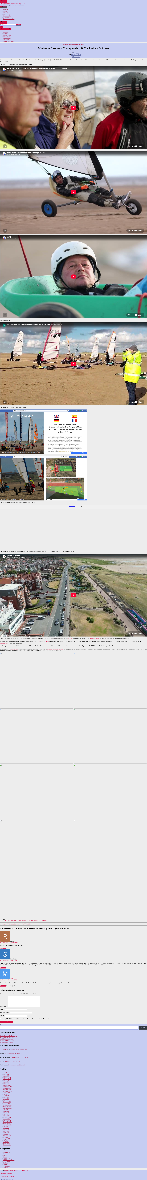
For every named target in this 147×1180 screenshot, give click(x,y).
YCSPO (70, 638)
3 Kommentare (76, 57)
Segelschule (6, 1158)
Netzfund (65, 44)
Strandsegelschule (95, 638)
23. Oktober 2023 (76, 55)
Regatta (71, 44)
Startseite (5, 9)
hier (39, 641)
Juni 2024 (6, 1096)
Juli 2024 (5, 1094)
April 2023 (6, 1114)
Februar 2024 (7, 1102)
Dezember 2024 (7, 1086)
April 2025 (6, 1082)
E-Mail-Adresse (5, 1012)
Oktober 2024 (7, 1089)
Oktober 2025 (7, 1079)
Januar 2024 (6, 1103)
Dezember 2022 (7, 1120)
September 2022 (7, 1125)
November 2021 (7, 1134)
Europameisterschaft (15, 920)
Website (2, 1015)
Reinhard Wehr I (4, 1049)
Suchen (2, 1025)
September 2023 (7, 1108)
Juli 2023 (5, 1109)
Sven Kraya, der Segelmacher (55, 649)
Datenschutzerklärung (9, 19)
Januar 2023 (6, 1119)
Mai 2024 (6, 1097)
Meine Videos (7, 12)
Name (2, 1009)
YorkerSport (14, 649)
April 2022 (6, 1131)
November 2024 (7, 1088)
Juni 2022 (6, 1128)
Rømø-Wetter (7, 16)
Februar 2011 (7, 1145)
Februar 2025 (7, 1085)
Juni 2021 (6, 1142)
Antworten (3, 948)
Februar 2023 (7, 1117)
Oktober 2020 (7, 1143)
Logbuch (5, 11)
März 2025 (6, 1083)
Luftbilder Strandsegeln (6, 1039)
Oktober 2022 (7, 1123)
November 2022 (7, 1122)
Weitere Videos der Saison (7, 1040)
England (7, 920)
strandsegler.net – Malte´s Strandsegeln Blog (16, 1170)
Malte (77, 53)
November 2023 (7, 1105)
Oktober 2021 (7, 1135)
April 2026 (6, 1076)
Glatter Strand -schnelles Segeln (8, 1036)
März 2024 (6, 1100)
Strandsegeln (76, 44)
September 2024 (7, 1091)
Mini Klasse (25, 920)
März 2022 (6, 1132)
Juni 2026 (6, 1072)
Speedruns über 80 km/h (6, 1042)
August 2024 (6, 1092)
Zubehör (5, 1167)
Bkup (47, 641)
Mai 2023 (6, 1112)
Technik (5, 1163)
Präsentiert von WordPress (7, 1176)
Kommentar (3, 1006)
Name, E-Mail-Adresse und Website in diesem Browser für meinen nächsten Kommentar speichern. (28, 1019)
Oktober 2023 (7, 1106)
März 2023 (6, 1116)
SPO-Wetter (6, 14)
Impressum (6, 17)
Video (82, 44)
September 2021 (7, 1137)
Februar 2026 (7, 1077)
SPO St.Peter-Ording (9, 1160)
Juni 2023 (6, 1111)
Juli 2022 (5, 1126)
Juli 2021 (5, 1140)
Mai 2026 (6, 1074)
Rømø (5, 1157)
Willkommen (6, 1166)
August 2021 (6, 1139)
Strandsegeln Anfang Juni (7, 1037)
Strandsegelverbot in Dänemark (19, 1049)
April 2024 (6, 1099)
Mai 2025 (6, 1080)
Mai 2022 (6, 1129)
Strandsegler (45, 920)
